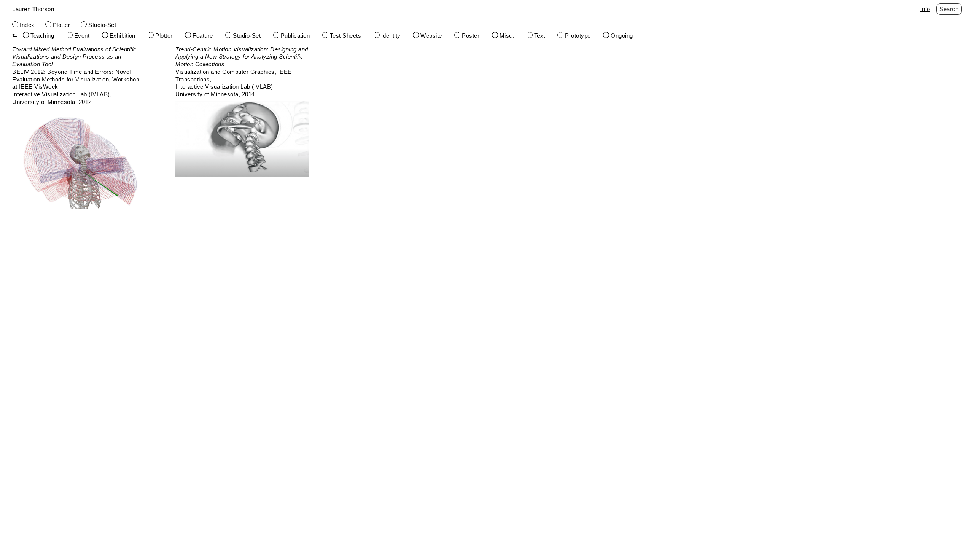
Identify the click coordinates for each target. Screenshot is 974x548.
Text (539, 35)
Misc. (507, 35)
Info (925, 9)
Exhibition (122, 35)
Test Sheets (345, 35)
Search (948, 9)
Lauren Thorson (33, 9)
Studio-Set (102, 25)
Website (431, 35)
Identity (391, 35)
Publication (295, 35)
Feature (203, 35)
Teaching (42, 35)
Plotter (61, 25)
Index (27, 25)
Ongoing (622, 35)
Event (82, 35)
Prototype (578, 35)
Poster (470, 35)
